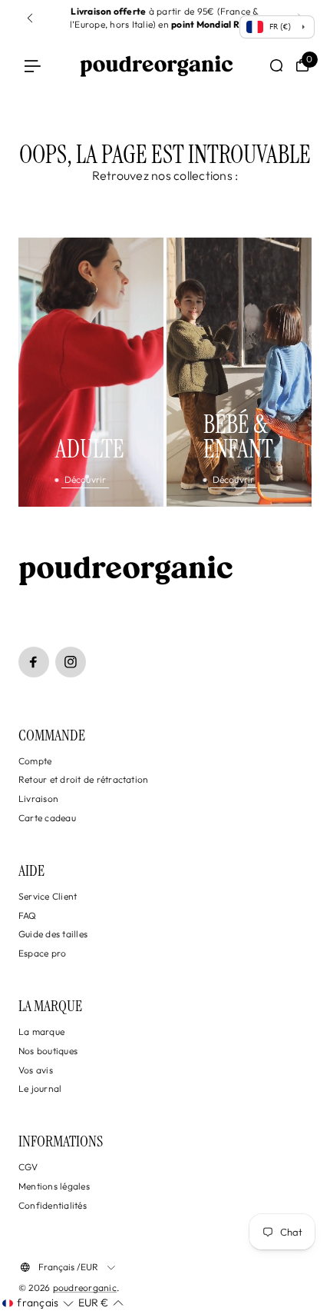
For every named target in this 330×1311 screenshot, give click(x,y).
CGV (28, 1167)
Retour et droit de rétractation (83, 779)
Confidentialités (52, 1205)
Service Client (47, 896)
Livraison (38, 798)
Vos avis (35, 1070)
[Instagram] (70, 662)
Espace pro (42, 953)
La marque (41, 1031)
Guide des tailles (52, 934)
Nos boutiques (48, 1050)
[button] (30, 18)
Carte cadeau (47, 818)
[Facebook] (33, 662)
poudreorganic (85, 1287)
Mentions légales (54, 1186)
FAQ (27, 915)
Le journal (39, 1088)
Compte (34, 761)
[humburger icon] (32, 66)
